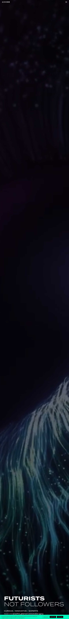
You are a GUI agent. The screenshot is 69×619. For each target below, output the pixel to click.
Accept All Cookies (60, 616)
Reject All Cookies (52, 616)
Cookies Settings (45, 616)
